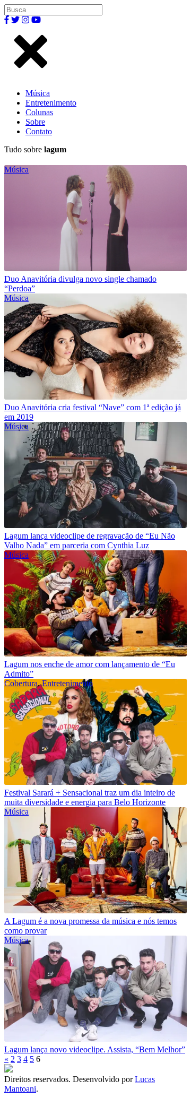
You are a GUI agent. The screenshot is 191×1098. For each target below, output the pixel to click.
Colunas (39, 112)
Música (37, 93)
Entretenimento (50, 102)
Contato (38, 131)
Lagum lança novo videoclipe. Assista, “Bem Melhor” (94, 1049)
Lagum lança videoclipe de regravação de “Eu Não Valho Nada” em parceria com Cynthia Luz (89, 540)
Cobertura (21, 683)
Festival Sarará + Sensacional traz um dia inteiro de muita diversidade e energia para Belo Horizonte (89, 797)
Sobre (35, 121)
